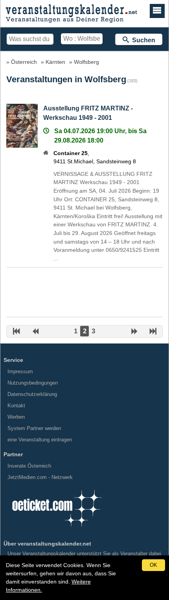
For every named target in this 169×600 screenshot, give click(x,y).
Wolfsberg (86, 62)
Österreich (24, 62)
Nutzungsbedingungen (32, 383)
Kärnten (55, 62)
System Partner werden (34, 428)
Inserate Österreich (29, 466)
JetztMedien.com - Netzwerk (40, 477)
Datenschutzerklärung (32, 394)
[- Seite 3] (134, 332)
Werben (16, 417)
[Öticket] (56, 529)
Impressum (20, 371)
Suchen (142, 40)
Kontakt (16, 405)
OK (153, 565)
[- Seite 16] (153, 332)
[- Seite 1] (16, 332)
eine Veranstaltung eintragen (39, 440)
